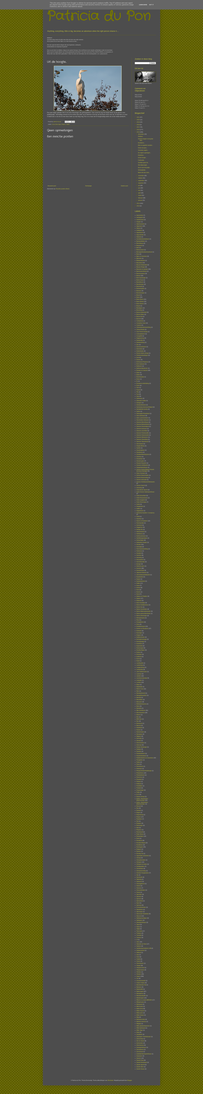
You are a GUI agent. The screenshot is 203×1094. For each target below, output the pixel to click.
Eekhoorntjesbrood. (142, 368)
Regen (138, 812)
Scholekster (139, 868)
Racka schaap (140, 796)
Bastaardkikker (140, 241)
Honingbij (139, 546)
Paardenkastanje (141, 755)
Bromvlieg (139, 310)
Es (137, 381)
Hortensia (139, 551)
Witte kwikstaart (140, 1028)
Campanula (139, 321)
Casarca (138, 325)
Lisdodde (139, 680)
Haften (138, 508)
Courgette (139, 336)
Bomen (138, 275)
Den (137, 344)
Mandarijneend (140, 693)
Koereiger (139, 633)
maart (140, 195)
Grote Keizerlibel (141, 495)
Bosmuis (138, 290)
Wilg (137, 1017)
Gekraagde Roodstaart (143, 413)
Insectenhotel (140, 570)
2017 (138, 127)
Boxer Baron (140, 299)
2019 (138, 122)
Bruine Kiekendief (141, 312)
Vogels (68, 124)
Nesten (138, 730)
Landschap (139, 665)
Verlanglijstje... (142, 170)
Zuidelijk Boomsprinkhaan (143, 1054)
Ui (137, 939)
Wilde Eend (139, 1008)
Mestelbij (139, 708)
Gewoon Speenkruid (142, 441)
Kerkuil (138, 587)
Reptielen (139, 819)
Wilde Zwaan (140, 1015)
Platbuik (138, 783)
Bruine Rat (139, 316)
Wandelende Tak (141, 985)
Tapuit (138, 924)
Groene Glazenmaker (142, 475)
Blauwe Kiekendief (141, 265)
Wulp (137, 1032)
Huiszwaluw (139, 559)
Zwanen (138, 1058)
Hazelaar (139, 518)
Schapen (139, 862)
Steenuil (138, 916)
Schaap (138, 858)
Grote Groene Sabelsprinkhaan (145, 492)
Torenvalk (139, 931)
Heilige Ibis (139, 529)
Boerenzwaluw (140, 273)
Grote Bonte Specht (142, 490)
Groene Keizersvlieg (142, 477)
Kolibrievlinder (140, 637)
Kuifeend (139, 656)
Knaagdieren (140, 622)
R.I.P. (137, 794)
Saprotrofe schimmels (142, 855)
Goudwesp (139, 452)
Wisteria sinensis (141, 1021)
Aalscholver (139, 215)
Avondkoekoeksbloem (142, 239)
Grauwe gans (140, 461)
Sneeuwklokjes (140, 890)
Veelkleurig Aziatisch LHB (143, 948)
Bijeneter (139, 258)
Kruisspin (139, 654)
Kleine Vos (139, 607)
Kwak (138, 661)
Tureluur (138, 937)
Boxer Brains (140, 303)
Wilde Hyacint (140, 1010)
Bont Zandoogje (141, 277)
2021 (138, 117)
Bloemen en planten (142, 269)
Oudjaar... (140, 136)
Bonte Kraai (139, 280)
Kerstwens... (141, 143)
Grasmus (139, 456)
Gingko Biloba (140, 446)
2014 (138, 203)
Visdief (138, 959)
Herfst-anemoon (141, 536)
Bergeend (139, 245)
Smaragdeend (140, 883)
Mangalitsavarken (141, 695)
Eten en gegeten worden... (145, 145)
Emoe (138, 379)
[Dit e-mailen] (66, 122)
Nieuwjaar (139, 734)
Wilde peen (139, 1013)
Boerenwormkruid (141, 271)
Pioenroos (139, 777)
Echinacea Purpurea (142, 362)
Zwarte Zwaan (140, 1069)
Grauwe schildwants (142, 465)
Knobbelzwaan (140, 626)
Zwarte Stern (140, 1066)
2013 (138, 206)
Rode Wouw (139, 834)
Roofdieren (139, 845)
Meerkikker (139, 699)
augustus (141, 183)
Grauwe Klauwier (141, 463)
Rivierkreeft (139, 832)
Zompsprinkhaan (141, 1047)
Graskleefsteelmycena (142, 454)
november (141, 175)
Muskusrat (139, 723)
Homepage (88, 186)
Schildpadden (140, 866)
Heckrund (139, 525)
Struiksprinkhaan (141, 922)
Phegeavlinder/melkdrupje (144, 770)
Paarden (138, 751)
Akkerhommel (140, 224)
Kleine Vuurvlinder (141, 609)
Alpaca (138, 228)
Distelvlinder (140, 351)
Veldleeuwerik (140, 950)
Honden (138, 544)
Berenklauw (139, 243)
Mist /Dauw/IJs (140, 712)
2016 (138, 129)
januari (140, 200)
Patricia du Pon (99, 16)
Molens (138, 714)
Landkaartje (139, 663)
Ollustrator (110, 1080)
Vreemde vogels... (143, 150)
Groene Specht (140, 485)
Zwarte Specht (140, 1064)
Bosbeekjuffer (140, 288)
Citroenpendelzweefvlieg (143, 327)
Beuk (137, 254)
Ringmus (139, 830)
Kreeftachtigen (140, 650)
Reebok (138, 810)
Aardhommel (140, 219)
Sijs (137, 875)
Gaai (137, 396)
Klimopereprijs (140, 618)
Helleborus (139, 533)
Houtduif (138, 553)
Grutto (138, 504)
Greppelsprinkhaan (141, 467)
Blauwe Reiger (140, 267)
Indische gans (140, 566)
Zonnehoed (139, 1051)
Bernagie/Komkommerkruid (144, 252)
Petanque (139, 768)
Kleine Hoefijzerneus (142, 605)
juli (139, 185)
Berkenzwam (140, 249)
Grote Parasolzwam (142, 498)
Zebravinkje (139, 1038)
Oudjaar (138, 749)
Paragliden (139, 760)
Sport (137, 903)
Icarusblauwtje (140, 561)
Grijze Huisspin (140, 473)
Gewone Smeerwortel (142, 435)
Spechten (139, 894)
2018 (138, 124)
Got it (151, 4)
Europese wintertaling (142, 383)
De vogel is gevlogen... (144, 153)
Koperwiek (139, 646)
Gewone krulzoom (141, 428)
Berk (137, 247)
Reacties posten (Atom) (62, 189)
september (141, 180)
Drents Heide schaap (142, 353)
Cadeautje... (141, 160)
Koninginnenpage (141, 639)
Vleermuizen (140, 963)
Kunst (138, 658)
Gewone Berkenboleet (142, 424)
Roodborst (139, 840)
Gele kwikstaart (140, 415)
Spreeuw (139, 905)
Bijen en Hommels (141, 256)
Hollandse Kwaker (141, 542)
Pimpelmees (140, 773)
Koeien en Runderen (142, 628)
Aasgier (138, 221)
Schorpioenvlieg (141, 871)
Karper (138, 579)
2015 (138, 132)
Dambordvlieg (140, 342)
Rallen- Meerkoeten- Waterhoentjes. (142, 803)
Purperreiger (140, 790)
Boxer (138, 297)
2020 (138, 119)
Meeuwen (139, 702)
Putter (138, 792)
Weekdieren (139, 993)
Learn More (143, 4)
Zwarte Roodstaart (141, 1062)
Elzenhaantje (140, 377)
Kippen (138, 598)
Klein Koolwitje (140, 602)
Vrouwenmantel (140, 980)
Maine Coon (139, 689)
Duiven (138, 359)
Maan (138, 684)
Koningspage (140, 641)
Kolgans (138, 635)
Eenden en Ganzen (142, 370)
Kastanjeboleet (140, 581)
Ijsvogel (138, 564)
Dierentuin (139, 349)
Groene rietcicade (141, 479)
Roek (137, 838)
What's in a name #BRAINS (144, 1000)
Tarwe (138, 926)
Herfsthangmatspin (141, 538)
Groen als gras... (142, 148)
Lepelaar (139, 674)
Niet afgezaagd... (143, 165)
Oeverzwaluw (140, 742)
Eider (137, 372)
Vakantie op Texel (141, 944)
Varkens (138, 946)
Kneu (137, 624)
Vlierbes (138, 972)
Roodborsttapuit (141, 843)
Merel (138, 706)
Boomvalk (139, 286)
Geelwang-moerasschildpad (144, 407)
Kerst (137, 589)
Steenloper (139, 911)
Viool (137, 957)
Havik (138, 516)
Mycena (138, 725)
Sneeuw (138, 888)
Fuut (137, 394)
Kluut (137, 620)
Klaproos (139, 600)
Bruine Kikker (140, 314)
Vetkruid (138, 952)
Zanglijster (139, 1034)
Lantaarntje (139, 669)
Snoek (138, 892)
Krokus (138, 652)
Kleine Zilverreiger (141, 615)
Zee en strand (140, 1041)
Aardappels (139, 217)
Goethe (138, 448)
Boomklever (139, 282)
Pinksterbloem (140, 775)
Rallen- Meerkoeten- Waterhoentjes (142, 799)
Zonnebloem (140, 1049)
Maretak (138, 697)
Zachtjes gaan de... (143, 162)
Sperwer (138, 896)
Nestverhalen (140, 732)
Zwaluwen (139, 1056)
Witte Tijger (139, 1030)
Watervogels (140, 991)
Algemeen (139, 226)
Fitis (137, 392)
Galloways (139, 398)
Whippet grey (140, 1002)
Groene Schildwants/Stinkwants (145, 482)
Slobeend (139, 881)
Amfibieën (139, 230)
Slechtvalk (139, 877)
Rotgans (138, 849)
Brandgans (139, 308)
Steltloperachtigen (141, 918)
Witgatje (138, 1023)
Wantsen (138, 987)
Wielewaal (139, 1004)
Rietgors (138, 823)
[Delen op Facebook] (72, 122)
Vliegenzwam (140, 970)
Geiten (138, 411)
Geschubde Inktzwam (142, 420)
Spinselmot (139, 901)
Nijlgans (138, 736)
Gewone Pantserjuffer (142, 433)
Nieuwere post (52, 186)
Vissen (138, 961)
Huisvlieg (139, 557)
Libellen (138, 676)
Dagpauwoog (140, 338)
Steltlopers (139, 920)
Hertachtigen (140, 540)
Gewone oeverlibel (141, 430)
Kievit (138, 594)
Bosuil (138, 295)
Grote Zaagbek (140, 500)
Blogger (129, 1080)
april (139, 193)
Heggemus (139, 527)
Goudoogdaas (140, 450)
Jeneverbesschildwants (143, 574)
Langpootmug (140, 667)
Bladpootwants (140, 260)
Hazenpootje (140, 523)
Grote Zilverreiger (56, 124)
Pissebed (139, 779)
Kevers (138, 592)
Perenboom (139, 766)
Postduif (138, 788)
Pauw (138, 764)
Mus (137, 721)
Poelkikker (139, 786)
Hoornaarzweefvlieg (142, 549)
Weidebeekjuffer (141, 995)
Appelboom (139, 232)
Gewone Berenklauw (142, 422)
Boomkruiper (140, 284)
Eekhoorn (139, 366)
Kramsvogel (139, 648)
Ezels (138, 385)
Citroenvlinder (140, 329)
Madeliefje (139, 686)
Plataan (138, 781)
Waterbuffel (139, 989)
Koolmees (139, 643)
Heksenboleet (140, 531)
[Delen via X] (70, 122)
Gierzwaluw (139, 443)
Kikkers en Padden (141, 596)
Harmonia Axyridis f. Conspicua (145, 513)
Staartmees (139, 909)
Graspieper (139, 458)
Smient (138, 886)
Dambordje (139, 340)
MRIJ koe (139, 719)
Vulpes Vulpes (140, 982)
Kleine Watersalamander (143, 611)
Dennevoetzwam (141, 346)
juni (139, 188)
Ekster (138, 374)
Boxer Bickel (140, 301)
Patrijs (138, 762)
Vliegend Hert (140, 967)
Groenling (139, 487)
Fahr (137, 387)
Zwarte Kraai (140, 1060)
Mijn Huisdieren (140, 710)
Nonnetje (139, 738)
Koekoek (138, 630)
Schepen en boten (141, 864)
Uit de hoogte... (142, 157)
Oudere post (124, 186)
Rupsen (138, 851)
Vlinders (138, 974)
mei (139, 190)
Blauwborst (139, 262)
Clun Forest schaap (142, 331)
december (141, 134)
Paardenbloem (140, 753)
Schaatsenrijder (140, 860)
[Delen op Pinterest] (74, 122)
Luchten (138, 682)
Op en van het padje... (144, 167)
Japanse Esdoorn (141, 572)
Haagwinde (139, 506)
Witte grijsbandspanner (143, 1026)
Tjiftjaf (138, 929)
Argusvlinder (140, 234)
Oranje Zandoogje (141, 747)
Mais (137, 691)
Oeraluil (138, 740)
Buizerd (138, 318)
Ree (137, 808)
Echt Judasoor (140, 364)
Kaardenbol (139, 577)
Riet (137, 821)
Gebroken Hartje (141, 400)
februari (140, 198)
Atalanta (138, 237)
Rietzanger (139, 825)
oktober (140, 178)
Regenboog (139, 814)
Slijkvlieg (139, 879)
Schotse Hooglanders (142, 873)
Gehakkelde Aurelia (142, 409)
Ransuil (138, 806)
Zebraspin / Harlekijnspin (143, 1036)
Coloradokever (140, 334)
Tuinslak (138, 935)
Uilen (137, 942)
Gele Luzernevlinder (142, 418)
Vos (137, 978)
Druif (137, 357)
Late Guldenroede (141, 671)
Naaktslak (139, 727)
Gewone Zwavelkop (142, 439)
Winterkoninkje (140, 1019)
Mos (137, 717)
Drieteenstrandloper (142, 355)
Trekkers (138, 933)
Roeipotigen (139, 836)
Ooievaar (139, 745)
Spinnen (138, 898)
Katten (138, 583)
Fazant (138, 390)
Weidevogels (140, 998)
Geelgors (139, 402)
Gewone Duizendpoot (142, 426)
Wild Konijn (139, 1006)
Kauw (138, 585)
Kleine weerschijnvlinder (143, 613)
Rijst (137, 827)
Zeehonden (139, 1043)
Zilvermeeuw (140, 1045)
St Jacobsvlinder (141, 907)
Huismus (138, 555)
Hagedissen (139, 510)
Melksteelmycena (141, 704)
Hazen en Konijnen (141, 521)
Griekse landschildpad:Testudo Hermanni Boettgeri (145, 470)
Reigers (64, 124)
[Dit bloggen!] (68, 122)
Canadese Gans (141, 323)
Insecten (138, 568)
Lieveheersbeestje (141, 678)
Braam (138, 306)
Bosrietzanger (140, 293)
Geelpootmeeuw (141, 405)
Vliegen (138, 965)
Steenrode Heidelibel (142, 914)
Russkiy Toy (139, 853)
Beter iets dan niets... (144, 172)
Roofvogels (139, 847)
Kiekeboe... (141, 155)
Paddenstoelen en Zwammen (144, 758)
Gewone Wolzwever (142, 437)
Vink (137, 954)
